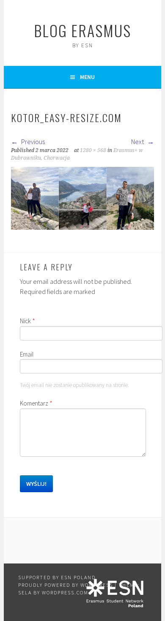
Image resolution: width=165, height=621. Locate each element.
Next (138, 141)
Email (26, 354)
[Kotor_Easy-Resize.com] (82, 227)
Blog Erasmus (82, 30)
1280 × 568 (93, 150)
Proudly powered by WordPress (65, 585)
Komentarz (36, 403)
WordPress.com (65, 592)
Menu (87, 77)
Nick (27, 321)
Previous (32, 141)
